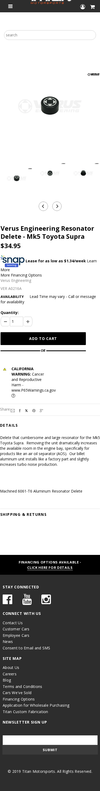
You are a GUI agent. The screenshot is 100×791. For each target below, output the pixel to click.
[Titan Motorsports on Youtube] (27, 601)
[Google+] (41, 410)
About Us (11, 667)
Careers (10, 673)
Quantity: (10, 312)
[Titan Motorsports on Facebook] (7, 601)
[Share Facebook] (20, 410)
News (8, 641)
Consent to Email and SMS (26, 647)
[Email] (13, 410)
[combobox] (50, 35)
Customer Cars (16, 628)
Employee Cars (16, 635)
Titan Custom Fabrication (25, 711)
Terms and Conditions (22, 686)
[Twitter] (26, 410)
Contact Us (13, 622)
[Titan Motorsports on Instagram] (46, 601)
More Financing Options (21, 275)
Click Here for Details (50, 567)
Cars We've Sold (17, 692)
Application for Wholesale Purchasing (36, 705)
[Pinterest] (33, 410)
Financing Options (19, 699)
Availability (12, 296)
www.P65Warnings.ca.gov (33, 390)
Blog (7, 680)
